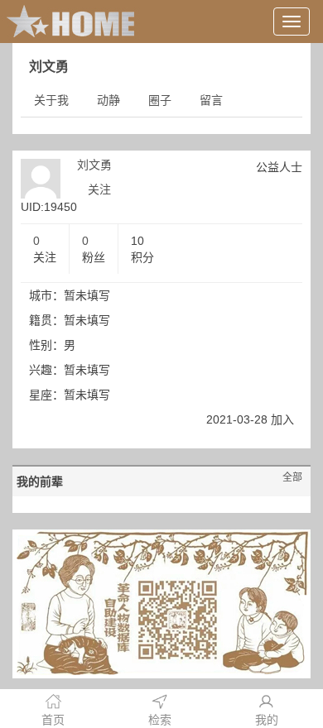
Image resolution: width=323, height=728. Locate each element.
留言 (211, 100)
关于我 (51, 100)
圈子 (159, 100)
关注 (99, 189)
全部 (292, 477)
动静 (108, 100)
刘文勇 (94, 164)
